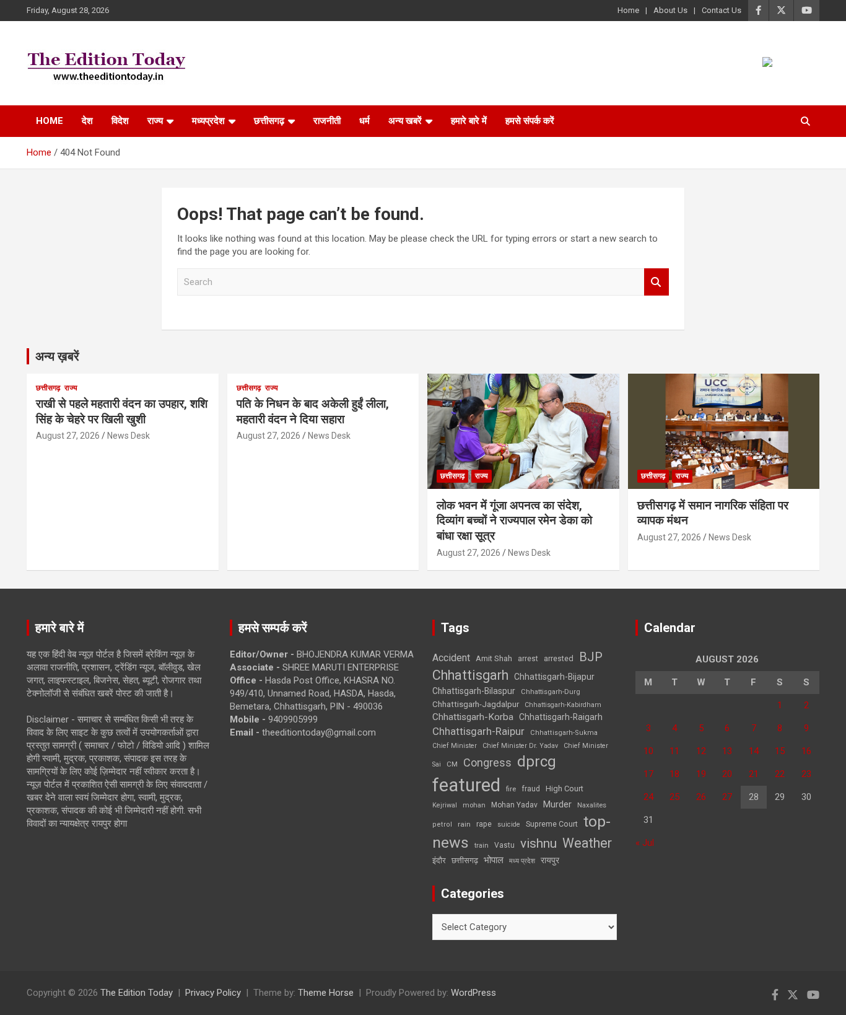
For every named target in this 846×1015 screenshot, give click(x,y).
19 (701, 774)
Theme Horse (326, 992)
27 (727, 796)
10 (648, 751)
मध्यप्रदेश (208, 120)
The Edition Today (136, 992)
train (481, 845)
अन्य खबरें (405, 120)
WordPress (473, 992)
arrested (558, 658)
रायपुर (550, 860)
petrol (442, 824)
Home (628, 10)
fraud (530, 788)
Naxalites (591, 805)
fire (511, 788)
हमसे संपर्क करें (529, 120)
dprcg (536, 761)
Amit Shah (494, 658)
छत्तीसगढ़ (464, 860)
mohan (474, 805)
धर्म (364, 120)
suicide (508, 824)
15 (780, 751)
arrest (528, 658)
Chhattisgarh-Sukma (564, 733)
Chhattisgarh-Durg (550, 691)
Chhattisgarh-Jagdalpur (475, 704)
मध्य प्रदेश (522, 861)
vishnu (538, 843)
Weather (587, 843)
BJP (591, 656)
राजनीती (327, 120)
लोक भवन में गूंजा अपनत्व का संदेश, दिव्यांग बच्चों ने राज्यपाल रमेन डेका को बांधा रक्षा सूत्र (514, 520)
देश (87, 120)
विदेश (120, 120)
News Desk (128, 436)
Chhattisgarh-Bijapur (554, 677)
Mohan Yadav (514, 805)
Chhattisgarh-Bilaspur (473, 691)
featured (466, 785)
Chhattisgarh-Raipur (478, 731)
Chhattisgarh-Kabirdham (563, 705)
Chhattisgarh (470, 675)
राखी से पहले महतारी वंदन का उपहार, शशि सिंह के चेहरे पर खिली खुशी (121, 411)
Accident (451, 658)
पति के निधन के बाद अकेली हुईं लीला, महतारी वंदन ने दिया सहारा (313, 411)
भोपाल (494, 860)
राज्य (155, 120)
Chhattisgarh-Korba (472, 717)
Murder (557, 804)
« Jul (644, 842)
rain (464, 824)
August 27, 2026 (68, 436)
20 (727, 774)
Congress (487, 762)
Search (656, 282)
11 (674, 751)
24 (648, 796)
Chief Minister (454, 746)
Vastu (504, 845)
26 (701, 796)
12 (701, 751)
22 (780, 774)
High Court (564, 788)
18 (674, 774)
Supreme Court (552, 823)
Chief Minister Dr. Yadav (520, 746)
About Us (670, 10)
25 (674, 796)
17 (648, 774)
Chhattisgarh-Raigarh (561, 717)
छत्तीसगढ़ (269, 120)
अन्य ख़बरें (57, 356)
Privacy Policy (213, 992)
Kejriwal (444, 805)
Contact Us (721, 10)
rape (484, 823)
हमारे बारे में (469, 120)
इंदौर (439, 860)
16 (806, 751)
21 (754, 774)
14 (754, 751)
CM (452, 764)
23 (806, 774)
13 (727, 751)
